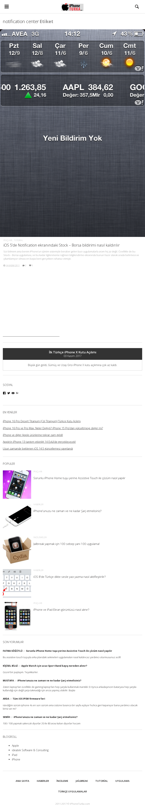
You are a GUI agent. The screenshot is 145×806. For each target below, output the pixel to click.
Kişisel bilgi (10, 665)
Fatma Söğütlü (12, 650)
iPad (14, 755)
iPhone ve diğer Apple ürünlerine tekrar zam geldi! (33, 435)
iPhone (16, 759)
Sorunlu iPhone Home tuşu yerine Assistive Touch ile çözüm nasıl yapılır (69, 650)
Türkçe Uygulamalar (72, 791)
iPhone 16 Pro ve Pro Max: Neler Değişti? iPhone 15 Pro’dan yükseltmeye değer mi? (53, 428)
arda (6, 698)
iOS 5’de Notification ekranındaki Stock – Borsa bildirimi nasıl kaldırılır (61, 245)
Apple (15, 745)
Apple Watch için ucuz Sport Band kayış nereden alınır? (54, 665)
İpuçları (7, 240)
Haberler (43, 781)
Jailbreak (82, 781)
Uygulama (122, 781)
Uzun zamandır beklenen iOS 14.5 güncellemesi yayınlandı (38, 448)
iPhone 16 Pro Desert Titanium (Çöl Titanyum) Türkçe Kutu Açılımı (42, 421)
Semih (6, 717)
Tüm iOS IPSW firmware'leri (29, 698)
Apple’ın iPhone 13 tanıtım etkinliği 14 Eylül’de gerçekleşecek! (39, 442)
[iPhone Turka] (72, 6)
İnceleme (62, 781)
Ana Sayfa (22, 781)
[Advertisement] (31, 313)
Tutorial (18, 240)
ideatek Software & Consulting (30, 750)
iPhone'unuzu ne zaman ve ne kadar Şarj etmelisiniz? (49, 680)
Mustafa (8, 680)
